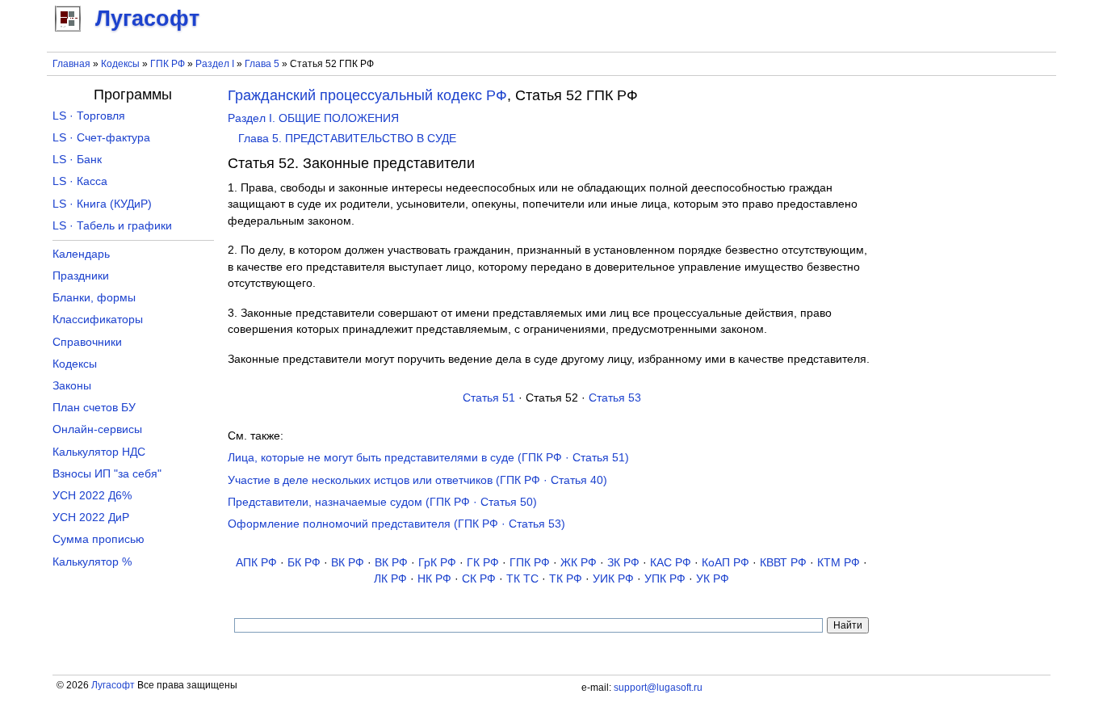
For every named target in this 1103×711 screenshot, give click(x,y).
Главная (71, 63)
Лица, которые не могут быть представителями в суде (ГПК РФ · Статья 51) (428, 458)
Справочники (87, 342)
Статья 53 (615, 398)
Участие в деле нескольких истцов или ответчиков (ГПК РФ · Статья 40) (417, 480)
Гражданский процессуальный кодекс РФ (367, 95)
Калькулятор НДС (98, 452)
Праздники (80, 276)
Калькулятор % (92, 562)
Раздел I (214, 63)
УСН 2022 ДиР (90, 517)
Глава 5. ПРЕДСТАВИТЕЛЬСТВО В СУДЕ (347, 139)
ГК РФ (483, 563)
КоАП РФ (725, 563)
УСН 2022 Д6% (92, 496)
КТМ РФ (838, 563)
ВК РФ (347, 563)
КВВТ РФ (783, 563)
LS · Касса (79, 181)
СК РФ (479, 579)
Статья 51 (489, 398)
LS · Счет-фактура (101, 138)
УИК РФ (613, 579)
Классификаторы (97, 319)
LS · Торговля (88, 116)
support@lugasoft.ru (658, 687)
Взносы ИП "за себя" (106, 474)
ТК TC (522, 579)
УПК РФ (665, 579)
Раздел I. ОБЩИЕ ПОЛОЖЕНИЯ (313, 118)
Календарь (81, 254)
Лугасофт (113, 685)
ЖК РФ (578, 563)
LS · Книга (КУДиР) (102, 204)
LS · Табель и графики (112, 226)
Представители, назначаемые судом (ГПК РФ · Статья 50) (382, 502)
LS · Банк (77, 160)
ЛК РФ (390, 579)
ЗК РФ (623, 563)
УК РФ (712, 579)
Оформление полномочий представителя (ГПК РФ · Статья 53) (396, 524)
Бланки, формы (94, 298)
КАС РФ (670, 563)
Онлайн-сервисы (97, 429)
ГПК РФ (167, 63)
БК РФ (304, 563)
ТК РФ (565, 579)
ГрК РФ (437, 563)
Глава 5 (262, 63)
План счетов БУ (94, 408)
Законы (71, 386)
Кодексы (120, 63)
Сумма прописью (98, 539)
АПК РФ (256, 563)
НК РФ (434, 579)
